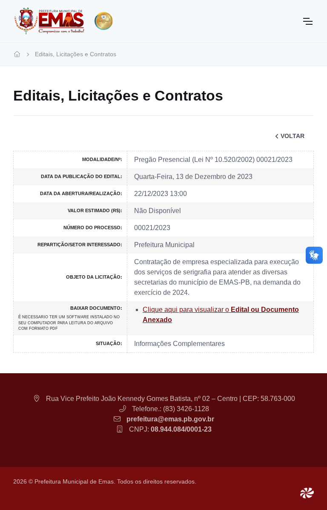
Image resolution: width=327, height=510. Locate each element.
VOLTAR (292, 136)
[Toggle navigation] (307, 21)
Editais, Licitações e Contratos (75, 54)
